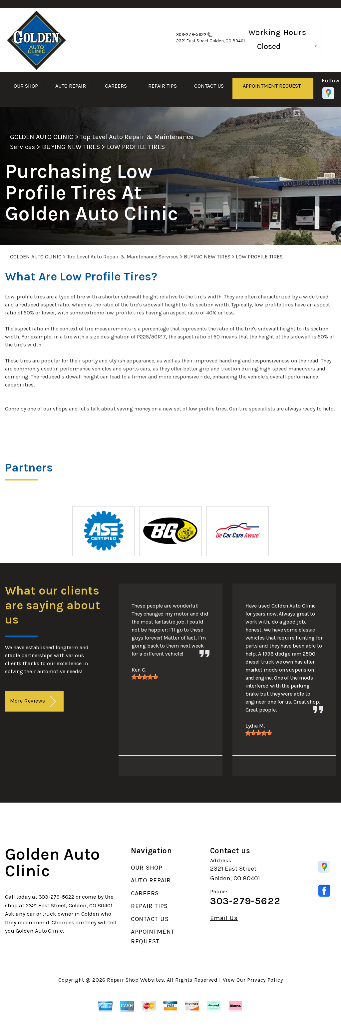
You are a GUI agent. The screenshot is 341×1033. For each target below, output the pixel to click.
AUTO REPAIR (70, 86)
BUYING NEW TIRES (71, 147)
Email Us (224, 918)
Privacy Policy (265, 980)
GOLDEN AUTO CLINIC (41, 137)
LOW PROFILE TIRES (136, 147)
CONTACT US (209, 86)
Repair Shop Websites (135, 980)
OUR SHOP (26, 86)
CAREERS (116, 86)
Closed (268, 46)
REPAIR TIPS (162, 86)
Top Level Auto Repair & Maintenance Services (122, 256)
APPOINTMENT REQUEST (272, 86)
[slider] (145, 677)
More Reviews (28, 701)
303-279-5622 (191, 34)
